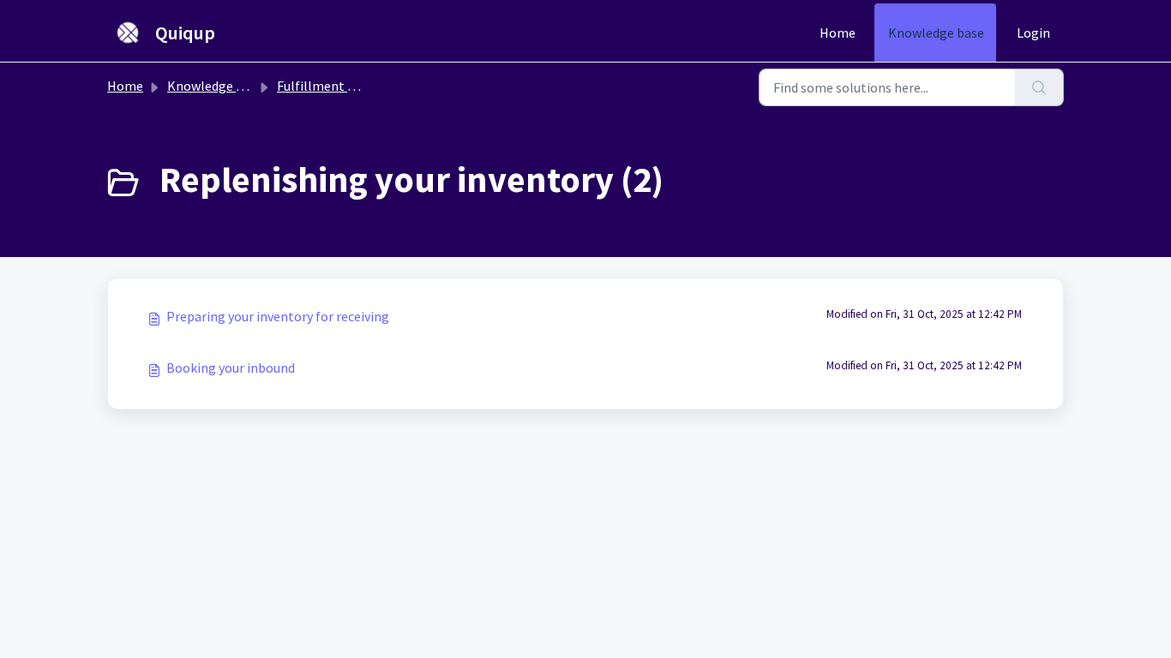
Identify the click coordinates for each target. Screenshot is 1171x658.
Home (838, 32)
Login (1033, 32)
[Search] (1039, 87)
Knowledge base (936, 32)
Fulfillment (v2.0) (328, 85)
